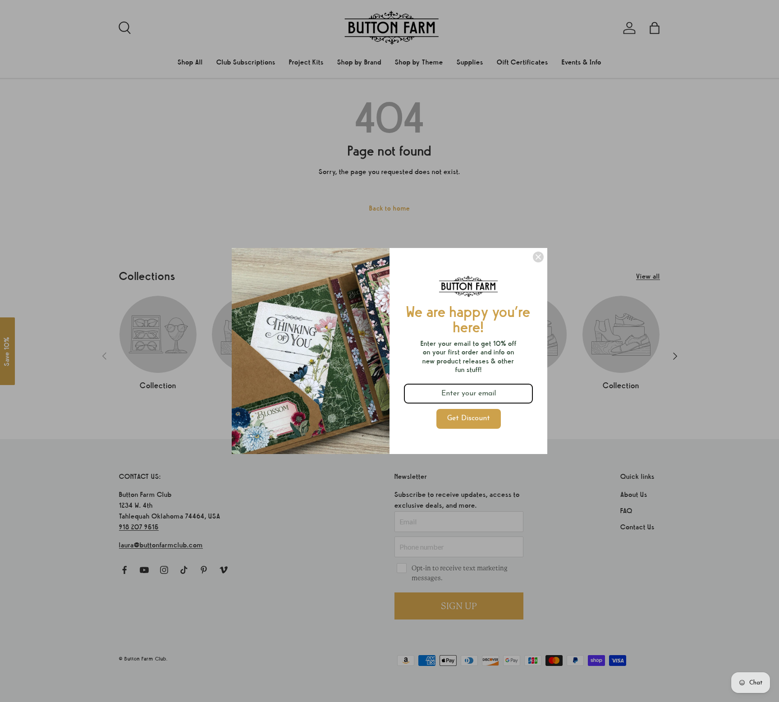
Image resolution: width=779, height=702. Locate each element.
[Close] (538, 257)
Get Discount (468, 418)
